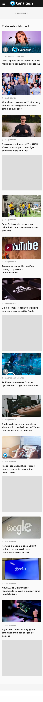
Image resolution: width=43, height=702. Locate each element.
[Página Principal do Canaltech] (21, 5)
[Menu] (3, 4)
